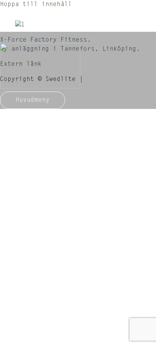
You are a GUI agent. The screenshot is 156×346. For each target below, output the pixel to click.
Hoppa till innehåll (36, 5)
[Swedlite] (40, 62)
